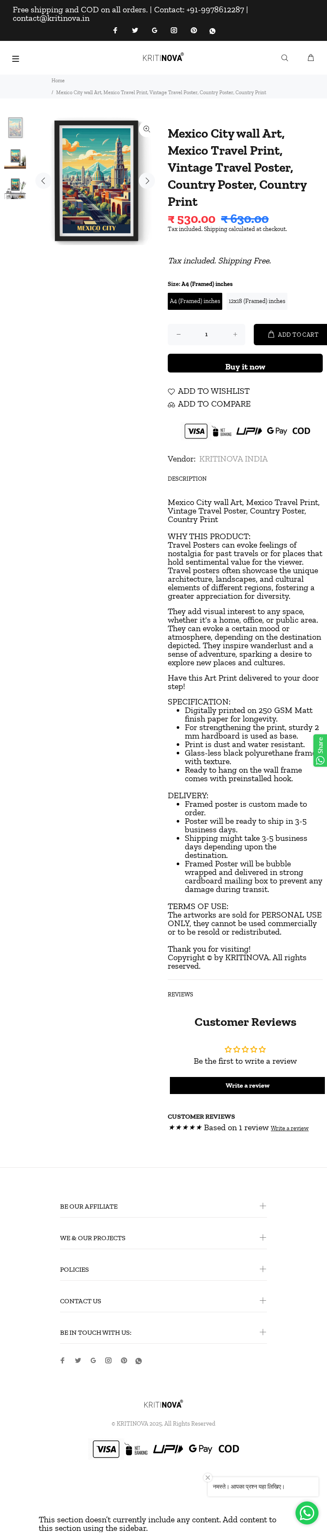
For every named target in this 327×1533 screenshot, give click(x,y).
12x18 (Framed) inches (257, 301)
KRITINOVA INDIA (233, 458)
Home (58, 81)
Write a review (290, 1128)
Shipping (215, 229)
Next (147, 181)
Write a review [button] (248, 1085)
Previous (43, 181)
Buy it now (245, 366)
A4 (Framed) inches (195, 301)
